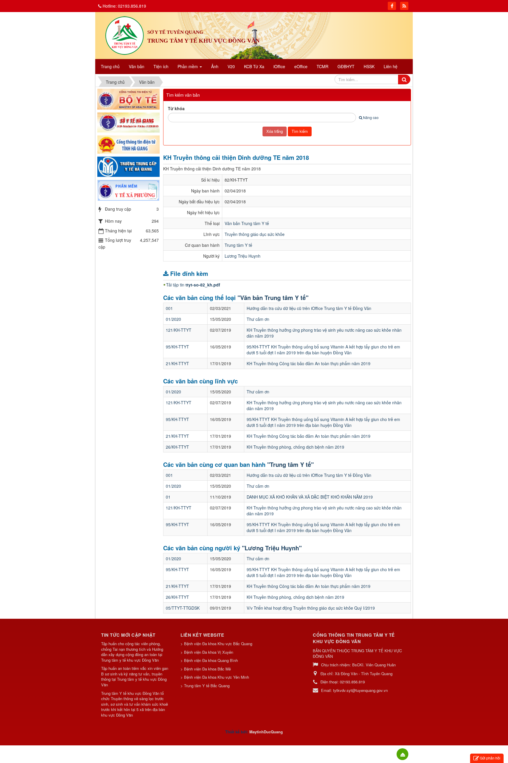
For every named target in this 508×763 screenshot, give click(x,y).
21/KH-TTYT (177, 363)
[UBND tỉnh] (128, 144)
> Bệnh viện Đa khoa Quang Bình (209, 660)
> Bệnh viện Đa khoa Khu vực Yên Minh (215, 677)
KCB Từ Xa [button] (254, 66)
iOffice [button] (279, 66)
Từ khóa (176, 108)
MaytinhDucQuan (264, 732)
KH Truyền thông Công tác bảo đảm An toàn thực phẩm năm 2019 (308, 363)
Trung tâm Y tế (238, 245)
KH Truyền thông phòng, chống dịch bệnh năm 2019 (295, 447)
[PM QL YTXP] (128, 190)
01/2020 (173, 319)
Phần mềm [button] (188, 66)
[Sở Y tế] (128, 122)
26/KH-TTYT (177, 447)
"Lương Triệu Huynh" (272, 548)
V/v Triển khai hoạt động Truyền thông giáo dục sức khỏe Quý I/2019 (311, 608)
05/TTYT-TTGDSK (183, 608)
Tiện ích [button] (160, 66)
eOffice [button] (301, 66)
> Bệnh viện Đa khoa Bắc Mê (206, 669)
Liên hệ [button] (390, 66)
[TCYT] (128, 166)
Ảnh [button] (214, 66)
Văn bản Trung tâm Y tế (247, 223)
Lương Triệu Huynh (242, 256)
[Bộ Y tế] (128, 98)
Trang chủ (110, 66)
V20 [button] (231, 66)
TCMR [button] (322, 66)
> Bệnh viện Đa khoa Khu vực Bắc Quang (216, 643)
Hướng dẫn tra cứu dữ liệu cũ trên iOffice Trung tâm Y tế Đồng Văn (309, 308)
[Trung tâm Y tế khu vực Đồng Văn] (124, 35)
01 (168, 497)
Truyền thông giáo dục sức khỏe (255, 234)
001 (169, 308)
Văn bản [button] (136, 66)
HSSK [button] (369, 66)
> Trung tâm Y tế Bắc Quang (205, 685)
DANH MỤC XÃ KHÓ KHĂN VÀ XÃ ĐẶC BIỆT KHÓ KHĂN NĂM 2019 (310, 497)
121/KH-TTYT (178, 330)
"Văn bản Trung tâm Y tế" (273, 297)
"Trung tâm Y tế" (290, 464)
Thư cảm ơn (258, 319)
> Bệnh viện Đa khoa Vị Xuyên (207, 652)
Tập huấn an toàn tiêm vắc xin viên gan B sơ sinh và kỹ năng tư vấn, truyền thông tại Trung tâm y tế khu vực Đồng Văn (134, 676)
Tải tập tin (193, 285)
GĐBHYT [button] (346, 66)
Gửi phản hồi (490, 757)
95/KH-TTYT (177, 347)
